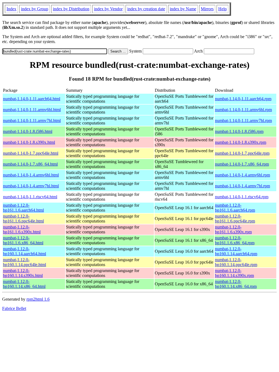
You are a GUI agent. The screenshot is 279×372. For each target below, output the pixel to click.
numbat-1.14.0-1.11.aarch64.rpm (243, 98)
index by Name (183, 9)
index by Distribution (71, 9)
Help (222, 9)
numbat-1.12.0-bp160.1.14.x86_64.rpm (236, 284)
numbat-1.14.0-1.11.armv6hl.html (32, 109)
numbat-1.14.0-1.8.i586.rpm (239, 131)
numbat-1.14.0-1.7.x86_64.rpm (242, 164)
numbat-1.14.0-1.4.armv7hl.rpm (242, 186)
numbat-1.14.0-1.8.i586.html (27, 131)
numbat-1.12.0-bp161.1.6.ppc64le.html (23, 218)
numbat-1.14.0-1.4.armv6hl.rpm (242, 175)
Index (11, 9)
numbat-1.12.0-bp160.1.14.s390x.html (23, 273)
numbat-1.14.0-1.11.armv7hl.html (32, 120)
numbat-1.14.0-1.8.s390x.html (29, 142)
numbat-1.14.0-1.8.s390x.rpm (240, 142)
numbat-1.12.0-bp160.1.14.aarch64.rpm (236, 251)
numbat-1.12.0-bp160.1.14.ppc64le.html (24, 262)
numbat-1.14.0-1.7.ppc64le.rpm (242, 153)
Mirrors (207, 9)
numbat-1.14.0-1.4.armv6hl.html (31, 175)
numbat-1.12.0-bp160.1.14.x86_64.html (24, 284)
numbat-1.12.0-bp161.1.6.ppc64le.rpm (235, 218)
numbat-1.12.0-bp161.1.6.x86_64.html (23, 240)
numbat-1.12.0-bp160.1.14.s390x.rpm (234, 273)
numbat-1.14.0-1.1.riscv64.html (30, 196)
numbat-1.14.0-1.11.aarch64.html (31, 98)
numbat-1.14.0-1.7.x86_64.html (30, 164)
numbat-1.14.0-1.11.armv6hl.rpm (243, 109)
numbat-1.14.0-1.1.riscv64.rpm (241, 196)
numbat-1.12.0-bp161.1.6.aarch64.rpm (235, 207)
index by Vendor (108, 9)
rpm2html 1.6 (38, 299)
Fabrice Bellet (14, 308)
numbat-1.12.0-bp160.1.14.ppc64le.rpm (236, 262)
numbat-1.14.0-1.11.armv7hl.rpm (243, 120)
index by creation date (146, 9)
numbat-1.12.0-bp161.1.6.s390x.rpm (233, 229)
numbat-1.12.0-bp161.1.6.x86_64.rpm (234, 240)
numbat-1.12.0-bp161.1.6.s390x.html (22, 229)
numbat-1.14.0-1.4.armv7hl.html (31, 186)
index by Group (34, 9)
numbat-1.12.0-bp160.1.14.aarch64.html (24, 251)
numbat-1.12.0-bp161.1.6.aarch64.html (23, 207)
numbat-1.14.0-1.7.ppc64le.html (30, 153)
